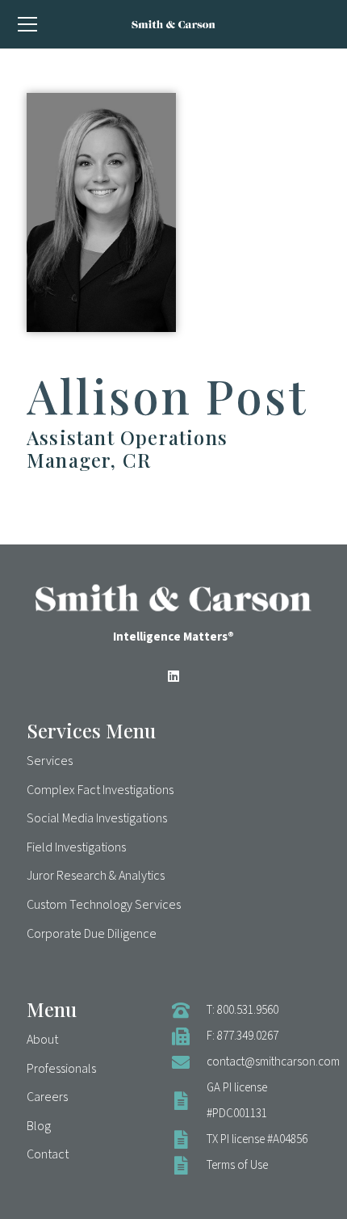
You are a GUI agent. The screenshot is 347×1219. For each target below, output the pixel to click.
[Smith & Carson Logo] (173, 24)
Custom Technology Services (104, 905)
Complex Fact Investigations (100, 790)
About (42, 1040)
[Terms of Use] (189, 1166)
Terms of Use (237, 1165)
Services (50, 761)
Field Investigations (76, 847)
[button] (27, 24)
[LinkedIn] (173, 676)
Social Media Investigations (97, 818)
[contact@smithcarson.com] (189, 1062)
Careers (47, 1097)
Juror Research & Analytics (96, 876)
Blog (39, 1126)
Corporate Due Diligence (92, 934)
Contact (48, 1154)
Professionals (61, 1069)
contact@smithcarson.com (273, 1061)
